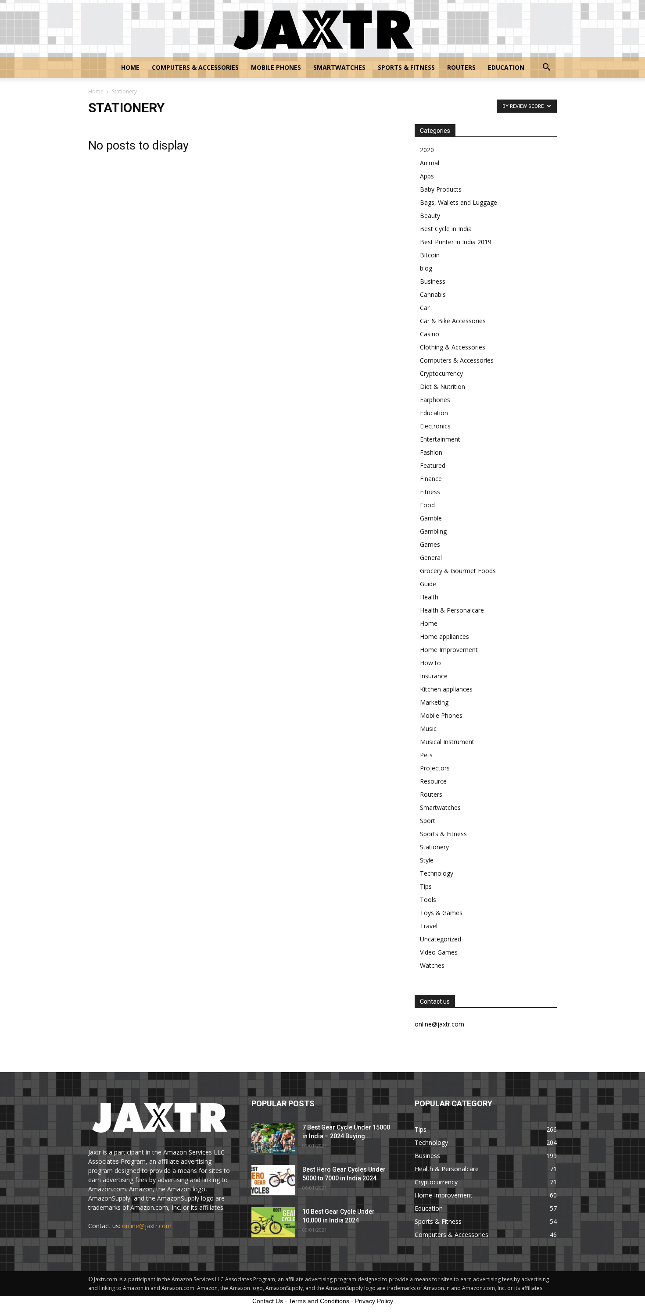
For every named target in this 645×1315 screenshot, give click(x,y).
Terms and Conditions (319, 1300)
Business (432, 281)
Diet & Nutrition (442, 386)
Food (427, 505)
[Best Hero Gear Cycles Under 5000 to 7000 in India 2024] (273, 1180)
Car (425, 307)
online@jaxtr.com (147, 1226)
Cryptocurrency (441, 373)
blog (426, 268)
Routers (461, 67)
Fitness (430, 492)
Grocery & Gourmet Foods (458, 571)
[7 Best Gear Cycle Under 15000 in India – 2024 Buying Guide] (273, 1138)
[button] (546, 68)
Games (430, 544)
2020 (427, 150)
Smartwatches (339, 67)
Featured (432, 465)
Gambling (433, 531)
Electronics (435, 426)
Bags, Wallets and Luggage (458, 202)
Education (506, 67)
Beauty (430, 215)
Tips (426, 886)
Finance (431, 478)
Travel (428, 926)
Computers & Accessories (195, 67)
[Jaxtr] (322, 29)
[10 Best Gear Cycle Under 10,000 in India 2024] (273, 1222)
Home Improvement (449, 649)
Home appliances (444, 636)
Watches (432, 965)
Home (130, 67)
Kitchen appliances (446, 689)
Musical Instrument (447, 742)
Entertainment (440, 439)
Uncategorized (440, 939)
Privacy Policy (374, 1300)
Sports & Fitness (406, 67)
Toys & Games (441, 913)
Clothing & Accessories (452, 347)
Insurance (434, 676)
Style (427, 860)
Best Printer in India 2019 (455, 242)
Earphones (435, 400)
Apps (427, 176)
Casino (429, 334)
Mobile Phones (276, 67)
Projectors (435, 768)
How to (430, 663)
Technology (436, 873)
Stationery (434, 847)
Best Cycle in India (446, 229)
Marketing (434, 702)
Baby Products (441, 189)
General (431, 557)
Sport (427, 820)
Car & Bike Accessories (453, 321)
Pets (426, 755)
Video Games (439, 952)
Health (429, 597)
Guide (428, 584)
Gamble (431, 518)
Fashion (431, 452)
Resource (433, 781)
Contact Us (267, 1300)
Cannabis (433, 294)
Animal (429, 163)
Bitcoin (430, 255)
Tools (428, 899)
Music (428, 728)
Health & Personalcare (452, 610)
